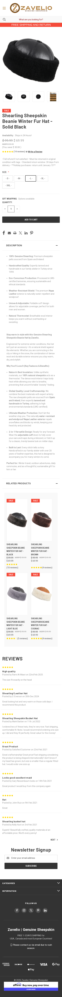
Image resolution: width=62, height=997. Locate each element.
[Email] (9, 233)
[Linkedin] (26, 233)
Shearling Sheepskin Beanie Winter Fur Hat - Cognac (40, 623)
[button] (34, 152)
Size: (4, 172)
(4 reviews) (47, 567)
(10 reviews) (12, 567)
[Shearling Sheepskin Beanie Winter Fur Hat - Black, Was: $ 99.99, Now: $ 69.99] (17, 520)
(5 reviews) (22, 638)
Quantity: (7, 202)
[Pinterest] (31, 233)
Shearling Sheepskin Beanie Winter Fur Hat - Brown (40, 549)
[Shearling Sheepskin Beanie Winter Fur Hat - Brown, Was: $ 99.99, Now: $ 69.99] (42, 520)
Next (53, 840)
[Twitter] (20, 233)
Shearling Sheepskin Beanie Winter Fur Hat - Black (15, 549)
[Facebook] (3, 233)
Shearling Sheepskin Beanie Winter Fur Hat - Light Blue (15, 623)
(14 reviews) (20, 151)
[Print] (14, 233)
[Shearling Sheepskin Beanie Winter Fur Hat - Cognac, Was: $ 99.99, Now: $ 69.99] (42, 594)
